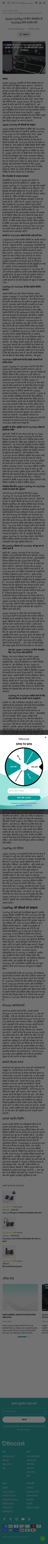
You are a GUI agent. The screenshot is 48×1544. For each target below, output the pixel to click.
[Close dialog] (45, 737)
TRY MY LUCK (24, 798)
